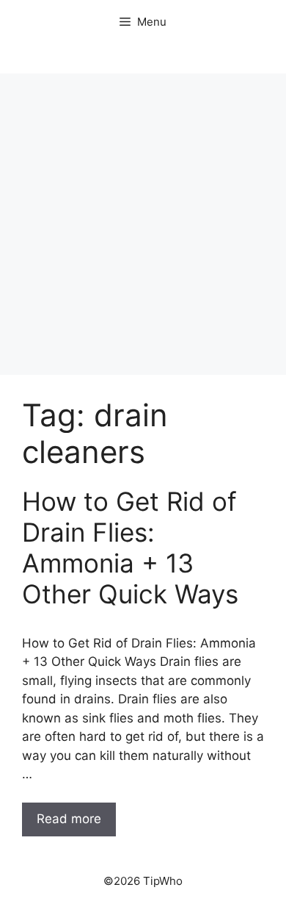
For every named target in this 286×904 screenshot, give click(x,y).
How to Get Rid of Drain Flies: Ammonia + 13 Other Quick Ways (130, 547)
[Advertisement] (143, 224)
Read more (69, 818)
